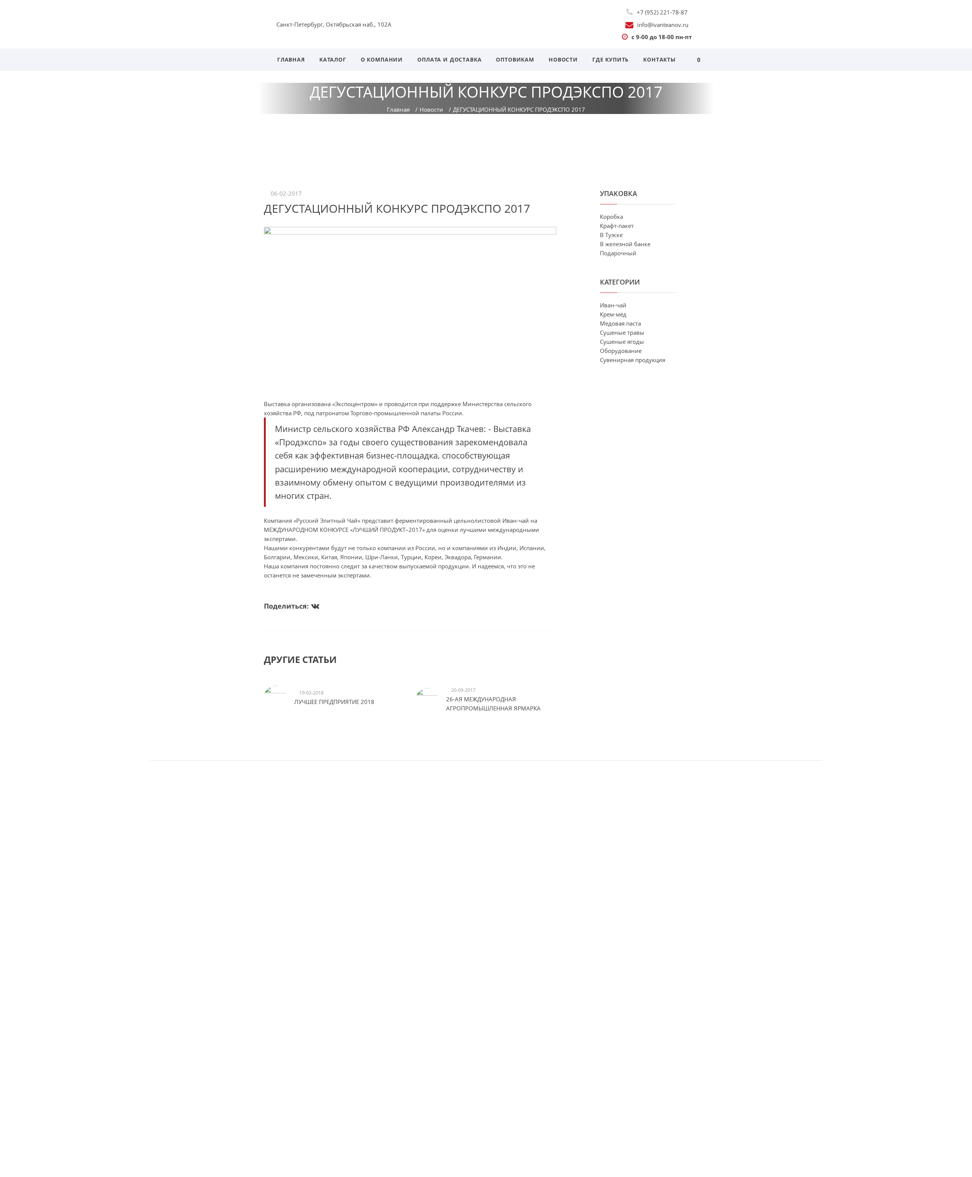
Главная (398, 109)
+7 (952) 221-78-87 (662, 12)
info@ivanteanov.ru (662, 24)
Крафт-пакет (617, 225)
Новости (431, 109)
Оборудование (621, 350)
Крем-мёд (613, 314)
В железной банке (625, 244)
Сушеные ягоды (622, 341)
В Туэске (611, 235)
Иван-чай (613, 305)
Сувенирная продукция (632, 360)
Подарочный (618, 253)
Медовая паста (620, 323)
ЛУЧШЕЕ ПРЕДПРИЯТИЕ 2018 (334, 702)
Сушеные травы (622, 332)
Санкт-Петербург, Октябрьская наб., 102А (333, 24)
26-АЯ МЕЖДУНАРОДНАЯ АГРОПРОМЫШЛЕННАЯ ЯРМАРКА (493, 703)
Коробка (611, 216)
